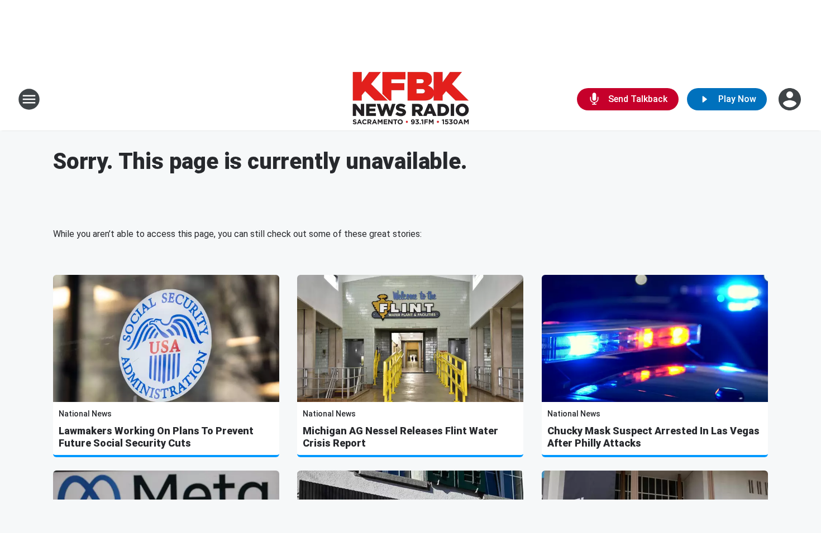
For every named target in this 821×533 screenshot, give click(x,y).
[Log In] (791, 99)
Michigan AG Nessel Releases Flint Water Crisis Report (400, 437)
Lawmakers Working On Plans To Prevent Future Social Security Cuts (156, 437)
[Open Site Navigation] (29, 99)
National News (85, 413)
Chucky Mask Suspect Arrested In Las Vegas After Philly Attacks (653, 437)
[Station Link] (410, 99)
